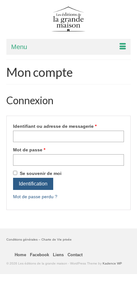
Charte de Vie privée (56, 239)
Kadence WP (112, 263)
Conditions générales (22, 239)
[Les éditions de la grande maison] (68, 19)
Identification (33, 183)
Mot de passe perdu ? (35, 196)
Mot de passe (29, 149)
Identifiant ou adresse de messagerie (55, 126)
